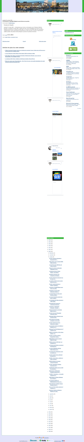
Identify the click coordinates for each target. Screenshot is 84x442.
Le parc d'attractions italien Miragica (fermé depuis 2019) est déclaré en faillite (20, 53)
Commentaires (46, 437)
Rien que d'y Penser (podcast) (72, 103)
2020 (50, 251)
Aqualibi (6, 37)
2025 (50, 241)
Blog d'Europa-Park (70, 98)
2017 (50, 415)
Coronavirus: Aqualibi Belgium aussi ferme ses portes (16, 21)
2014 (50, 421)
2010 (50, 429)
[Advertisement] (42, 15)
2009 (50, 431)
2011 (50, 427)
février (51, 407)
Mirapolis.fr (68, 55)
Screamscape (69, 76)
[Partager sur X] (10, 34)
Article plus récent (6, 41)
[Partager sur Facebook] (11, 34)
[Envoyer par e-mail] (7, 34)
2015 (50, 419)
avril (50, 403)
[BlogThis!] (9, 34)
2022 (50, 247)
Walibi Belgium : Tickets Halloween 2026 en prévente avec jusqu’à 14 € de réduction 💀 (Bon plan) (72, 62)
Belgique (9, 37)
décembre (52, 253)
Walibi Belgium (12, 23)
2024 (50, 243)
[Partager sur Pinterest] (12, 34)
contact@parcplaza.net (69, 32)
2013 (50, 423)
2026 (50, 240)
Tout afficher (79, 108)
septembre (52, 394)
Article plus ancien (42, 41)
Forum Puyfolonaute (70, 92)
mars (51, 405)
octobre (51, 256)
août (50, 396)
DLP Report (68, 81)
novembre (52, 254)
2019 (50, 412)
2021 (50, 249)
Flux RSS (74, 39)
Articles (41, 437)
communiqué (13, 37)
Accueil (24, 41)
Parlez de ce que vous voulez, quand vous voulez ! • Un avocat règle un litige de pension (72, 94)
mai (50, 401)
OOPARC (68, 60)
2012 (50, 425)
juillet (51, 397)
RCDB (67, 66)
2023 (50, 245)
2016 (50, 417)
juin (50, 399)
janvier (51, 409)
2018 (50, 414)
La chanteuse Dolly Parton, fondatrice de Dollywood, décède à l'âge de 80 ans (20, 58)
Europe (16, 37)
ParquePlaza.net (69, 71)
